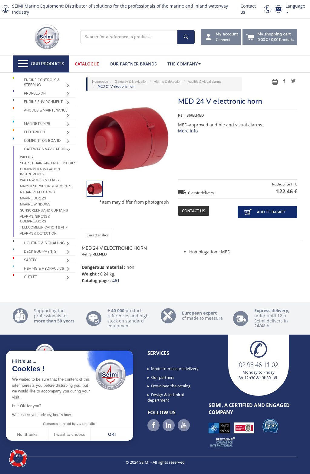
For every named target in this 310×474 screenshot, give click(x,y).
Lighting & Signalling (44, 243)
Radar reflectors (37, 192)
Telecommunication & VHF (44, 227)
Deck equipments (40, 251)
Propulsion (35, 93)
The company (182, 64)
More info (188, 131)
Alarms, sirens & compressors (35, 219)
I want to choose (69, 434)
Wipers (26, 157)
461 (116, 280)
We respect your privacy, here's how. (41, 415)
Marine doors (33, 198)
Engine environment (43, 102)
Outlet (30, 277)
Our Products (47, 64)
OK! (112, 434)
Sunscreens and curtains (44, 210)
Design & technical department (165, 397)
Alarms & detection (38, 233)
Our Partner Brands (133, 64)
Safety (30, 260)
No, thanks (27, 434)
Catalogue (87, 64)
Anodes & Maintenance (46, 110)
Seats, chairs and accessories (48, 163)
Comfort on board (42, 141)
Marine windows (35, 204)
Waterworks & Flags (39, 180)
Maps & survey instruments (45, 186)
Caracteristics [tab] (97, 235)
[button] (18, 458)
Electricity (34, 132)
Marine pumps (37, 124)
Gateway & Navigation (45, 149)
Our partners (162, 377)
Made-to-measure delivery (175, 368)
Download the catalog (170, 386)
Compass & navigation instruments (40, 171)
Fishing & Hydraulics (44, 268)
